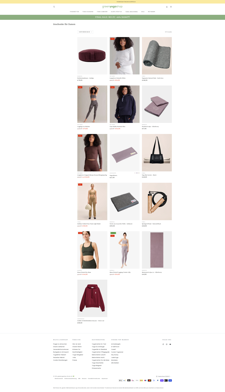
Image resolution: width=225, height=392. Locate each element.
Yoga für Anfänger (98, 347)
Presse (75, 360)
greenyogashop (62, 376)
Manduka (114, 360)
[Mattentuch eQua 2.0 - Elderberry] (157, 250)
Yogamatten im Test (99, 344)
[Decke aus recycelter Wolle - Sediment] (125, 201)
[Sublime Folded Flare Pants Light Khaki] (92, 201)
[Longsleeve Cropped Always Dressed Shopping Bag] (92, 152)
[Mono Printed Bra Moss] (92, 250)
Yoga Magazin (97, 365)
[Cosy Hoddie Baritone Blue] (125, 104)
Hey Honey (114, 355)
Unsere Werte (77, 347)
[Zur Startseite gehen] (112, 7)
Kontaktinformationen (94, 378)
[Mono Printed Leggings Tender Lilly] (125, 250)
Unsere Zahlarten (59, 347)
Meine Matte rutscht (99, 355)
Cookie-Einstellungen (60, 360)
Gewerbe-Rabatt (59, 357)
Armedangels (115, 344)
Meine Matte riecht (98, 357)
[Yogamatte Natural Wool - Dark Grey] (157, 55)
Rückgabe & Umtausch (61, 352)
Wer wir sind (77, 344)
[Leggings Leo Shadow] (92, 104)
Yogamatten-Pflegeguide (101, 352)
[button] (54, 7)
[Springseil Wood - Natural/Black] (157, 201)
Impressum (105, 378)
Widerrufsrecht (59, 378)
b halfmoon (115, 347)
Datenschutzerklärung (70, 378)
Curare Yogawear (117, 352)
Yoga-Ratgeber (78, 355)
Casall (113, 349)
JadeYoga (114, 357)
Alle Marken (115, 363)
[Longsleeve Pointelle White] (125, 55)
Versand (84, 378)
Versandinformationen (61, 349)
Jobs (74, 357)
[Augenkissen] (125, 152)
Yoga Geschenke (97, 363)
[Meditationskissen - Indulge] (92, 55)
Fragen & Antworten (60, 344)
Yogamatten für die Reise (100, 360)
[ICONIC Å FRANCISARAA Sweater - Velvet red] (92, 298)
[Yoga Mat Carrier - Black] (157, 152)
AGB (79, 378)
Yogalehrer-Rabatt (59, 355)
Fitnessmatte (96, 368)
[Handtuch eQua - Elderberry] (157, 104)
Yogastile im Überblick (99, 349)
